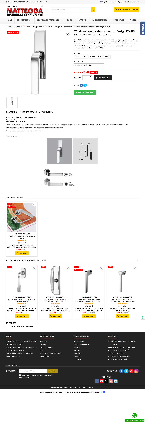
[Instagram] (111, 381)
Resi (41, 350)
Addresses (78, 353)
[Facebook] (97, 381)
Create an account (131, 2)
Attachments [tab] (46, 112)
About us (43, 341)
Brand (96, 35)
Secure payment (46, 347)
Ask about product (85, 92)
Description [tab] (12, 112)
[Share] (81, 85)
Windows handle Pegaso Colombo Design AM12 (55, 301)
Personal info (79, 341)
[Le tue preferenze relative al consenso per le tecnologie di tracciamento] (143, 317)
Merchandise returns (81, 344)
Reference (78, 35)
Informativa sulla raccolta (51, 392)
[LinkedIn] (116, 381)
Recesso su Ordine (12, 365)
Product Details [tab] (28, 112)
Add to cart (102, 77)
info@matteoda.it (40, 2)
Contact (112, 336)
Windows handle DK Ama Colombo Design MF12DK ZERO (122, 301)
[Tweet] (85, 85)
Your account (81, 336)
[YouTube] (102, 381)
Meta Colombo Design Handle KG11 (22, 237)
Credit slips (78, 350)
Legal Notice (44, 356)
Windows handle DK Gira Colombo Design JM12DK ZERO (89, 301)
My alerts (77, 359)
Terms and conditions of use (50, 353)
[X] (106, 381)
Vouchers (77, 356)
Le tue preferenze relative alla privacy (82, 392)
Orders (76, 347)
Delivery (43, 344)
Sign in (120, 2)
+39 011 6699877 (19, 2)
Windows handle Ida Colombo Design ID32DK (21, 301)
